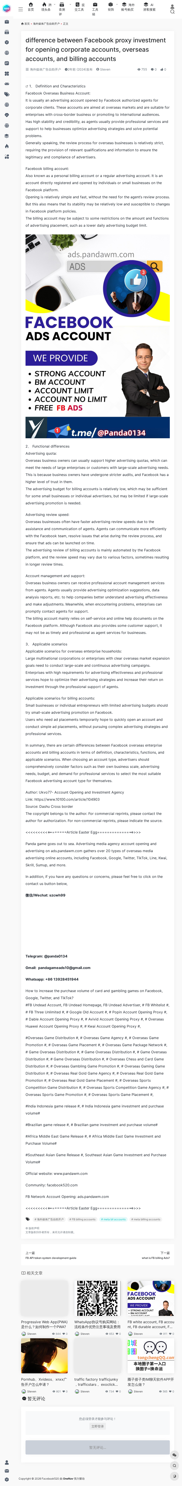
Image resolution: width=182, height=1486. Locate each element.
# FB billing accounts (82, 1219)
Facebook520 (50, 1478)
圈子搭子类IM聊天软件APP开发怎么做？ (151, 1382)
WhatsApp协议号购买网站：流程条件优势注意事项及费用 (97, 1324)
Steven (104, 69)
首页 (27, 23)
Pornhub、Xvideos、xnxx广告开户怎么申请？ (44, 1382)
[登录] (172, 7)
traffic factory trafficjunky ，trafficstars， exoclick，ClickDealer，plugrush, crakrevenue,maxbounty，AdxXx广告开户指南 (97, 1382)
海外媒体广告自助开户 (46, 23)
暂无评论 (36, 1398)
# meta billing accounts (145, 1219)
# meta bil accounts (113, 1219)
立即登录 (97, 1426)
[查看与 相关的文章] (27, 86)
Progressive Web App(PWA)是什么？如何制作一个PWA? (44, 1324)
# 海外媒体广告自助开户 (49, 1219)
